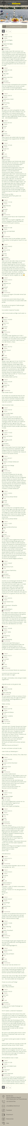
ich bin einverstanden (16, 3)
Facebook (9, 1110)
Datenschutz (9, 1119)
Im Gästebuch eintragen (16, 26)
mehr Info (9, 3)
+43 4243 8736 (11, 1101)
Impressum (9, 1114)
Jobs (7, 1123)
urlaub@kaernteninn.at (13, 1106)
